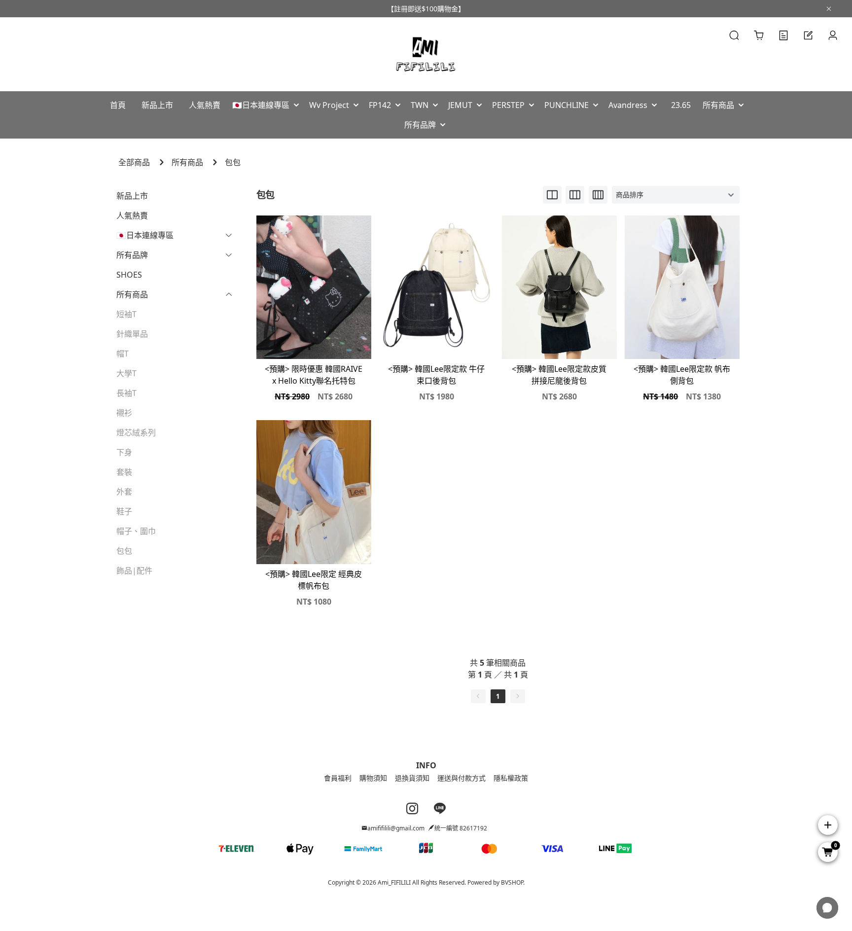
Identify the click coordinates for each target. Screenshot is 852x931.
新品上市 (132, 195)
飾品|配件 (134, 570)
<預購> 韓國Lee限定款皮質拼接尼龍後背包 (559, 374)
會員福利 (338, 778)
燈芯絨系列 (136, 432)
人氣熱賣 (132, 215)
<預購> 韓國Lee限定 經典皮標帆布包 (313, 580)
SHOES (129, 274)
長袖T (126, 393)
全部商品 (134, 162)
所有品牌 (132, 255)
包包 (233, 162)
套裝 (124, 471)
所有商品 (187, 162)
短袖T (126, 314)
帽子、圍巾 (136, 531)
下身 (124, 452)
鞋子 (124, 511)
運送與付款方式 (461, 778)
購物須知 (373, 778)
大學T (126, 373)
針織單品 (132, 333)
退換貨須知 (412, 778)
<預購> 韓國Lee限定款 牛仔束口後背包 (436, 374)
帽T (122, 353)
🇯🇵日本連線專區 (145, 235)
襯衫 (124, 412)
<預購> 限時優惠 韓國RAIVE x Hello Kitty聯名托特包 (313, 374)
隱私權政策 (511, 778)
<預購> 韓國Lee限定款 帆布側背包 (682, 374)
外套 (124, 491)
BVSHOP (512, 882)
